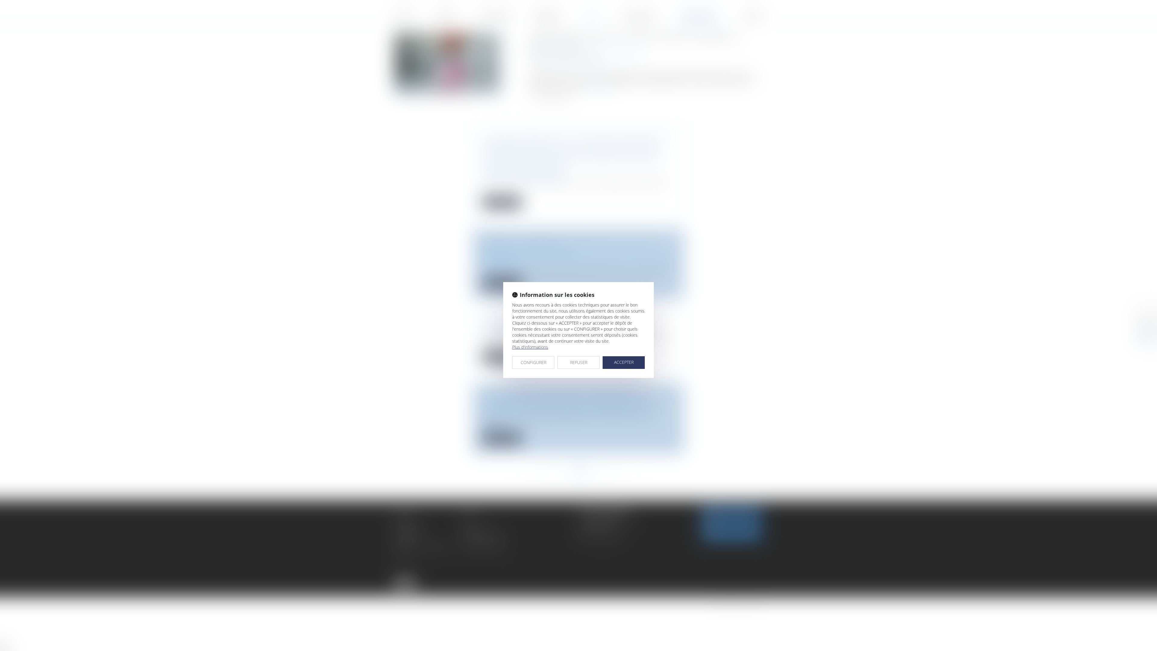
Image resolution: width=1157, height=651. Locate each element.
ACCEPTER (624, 362)
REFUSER (578, 362)
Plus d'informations (530, 347)
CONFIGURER (533, 362)
